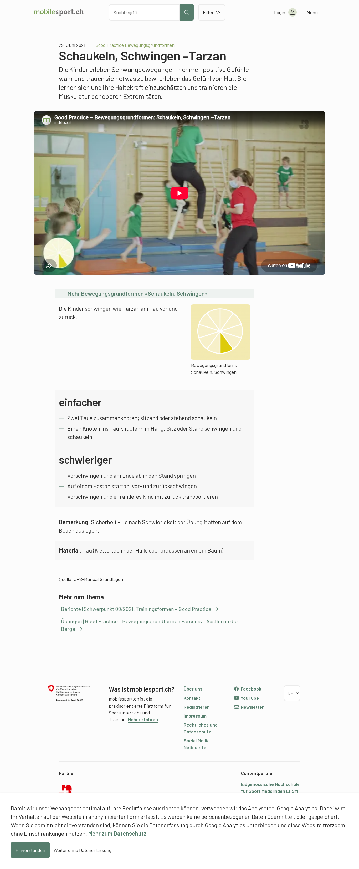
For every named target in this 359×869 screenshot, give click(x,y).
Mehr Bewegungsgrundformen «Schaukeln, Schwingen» (137, 293)
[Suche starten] (187, 12)
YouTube (249, 698)
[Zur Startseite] (59, 12)
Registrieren (197, 707)
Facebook (250, 689)
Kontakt (192, 698)
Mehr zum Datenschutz (117, 833)
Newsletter (252, 707)
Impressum (195, 716)
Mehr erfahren (143, 719)
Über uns (193, 689)
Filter (208, 12)
